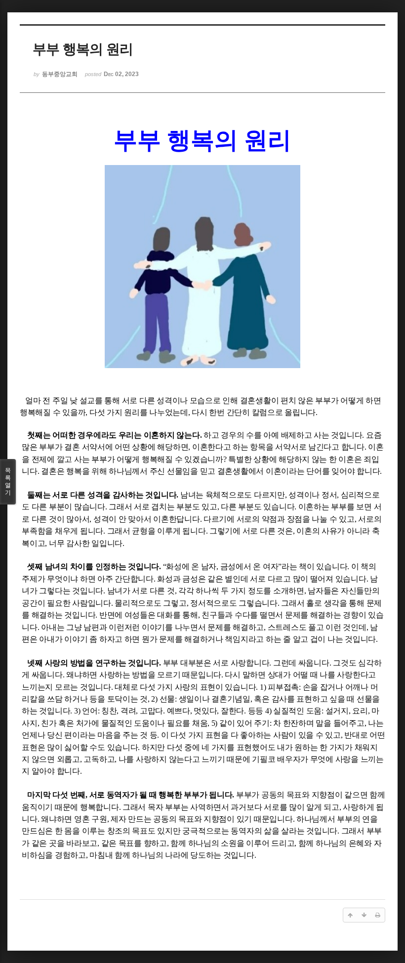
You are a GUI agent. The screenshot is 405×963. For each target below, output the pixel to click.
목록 (8, 481)
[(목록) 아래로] (364, 915)
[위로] (350, 915)
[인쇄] (378, 915)
